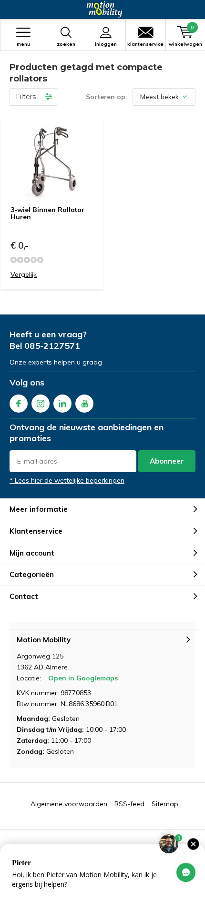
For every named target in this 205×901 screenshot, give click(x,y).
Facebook (19, 404)
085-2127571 (52, 345)
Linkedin (62, 404)
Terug (13, 9)
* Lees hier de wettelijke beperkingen (67, 480)
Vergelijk (23, 275)
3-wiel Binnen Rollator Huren (47, 213)
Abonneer (167, 461)
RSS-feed (129, 804)
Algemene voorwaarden (69, 804)
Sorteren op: (106, 96)
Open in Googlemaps (83, 678)
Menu (23, 44)
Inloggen (106, 44)
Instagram (40, 404)
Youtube (84, 404)
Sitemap (165, 804)
